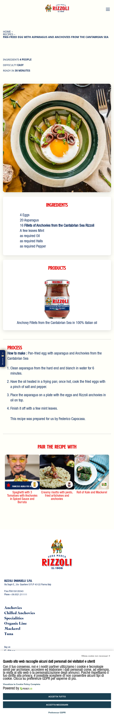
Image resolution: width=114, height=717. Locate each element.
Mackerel (12, 629)
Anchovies (13, 608)
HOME (7, 31)
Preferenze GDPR (57, 712)
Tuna (8, 634)
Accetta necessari (57, 705)
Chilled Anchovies (19, 613)
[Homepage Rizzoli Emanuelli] (57, 553)
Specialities (14, 618)
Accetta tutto (57, 696)
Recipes (8, 34)
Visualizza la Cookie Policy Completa (21, 684)
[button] (107, 9)
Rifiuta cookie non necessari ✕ (95, 656)
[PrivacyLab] (25, 688)
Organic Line (15, 624)
